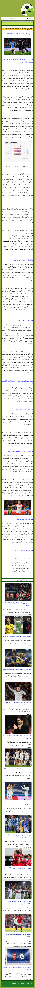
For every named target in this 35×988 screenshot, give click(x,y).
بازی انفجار (22, 18)
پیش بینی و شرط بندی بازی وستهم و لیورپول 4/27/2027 (17, 768)
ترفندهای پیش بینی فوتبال (20, 580)
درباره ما (14, 983)
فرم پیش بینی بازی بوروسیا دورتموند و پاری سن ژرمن (17, 636)
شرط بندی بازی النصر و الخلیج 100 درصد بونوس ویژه (17, 669)
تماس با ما (21, 983)
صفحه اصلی (29, 18)
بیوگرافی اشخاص (13, 18)
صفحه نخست (29, 983)
